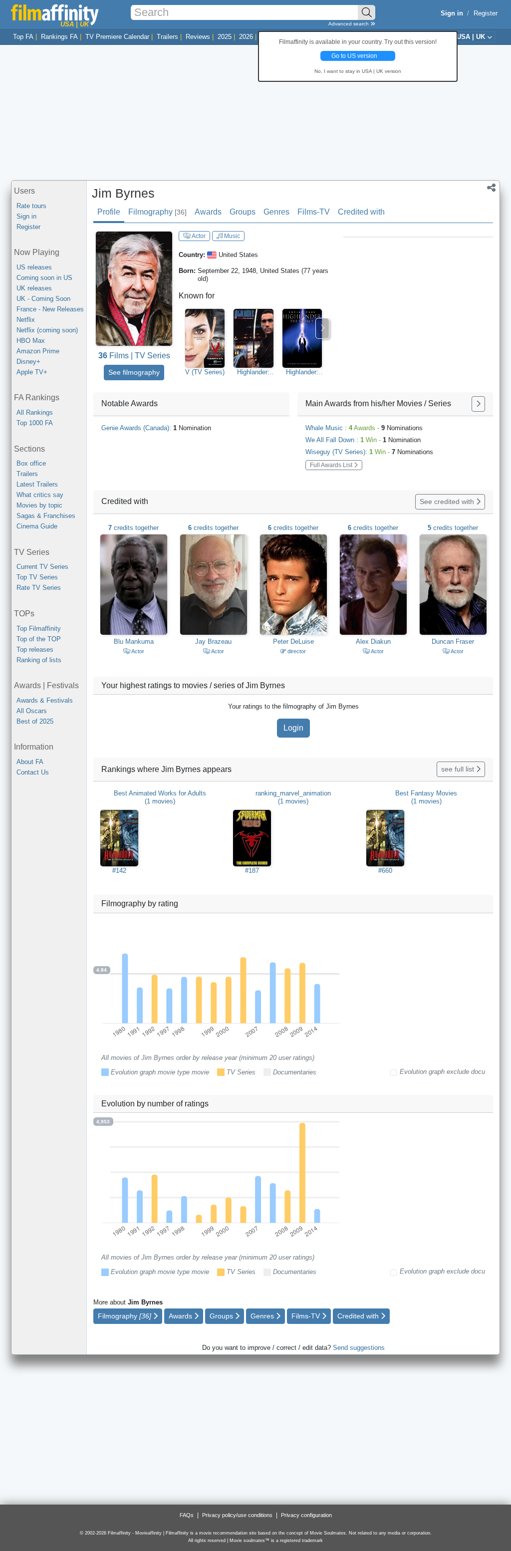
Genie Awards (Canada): (156, 428)
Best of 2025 (34, 721)
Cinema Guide (36, 526)
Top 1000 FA (34, 423)
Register (486, 13)
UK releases (34, 288)
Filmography (157, 212)
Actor (198, 236)
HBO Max (30, 340)
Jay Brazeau (213, 641)
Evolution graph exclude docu (442, 1071)
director (296, 651)
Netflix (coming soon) (47, 330)
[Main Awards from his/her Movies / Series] (478, 404)
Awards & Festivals (44, 700)
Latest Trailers (37, 484)
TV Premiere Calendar (117, 36)
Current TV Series (42, 566)
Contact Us (32, 772)
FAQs (187, 1515)
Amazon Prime (37, 351)
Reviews (198, 36)
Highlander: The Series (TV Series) (253, 372)
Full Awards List (332, 465)
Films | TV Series (134, 355)
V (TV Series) (205, 372)
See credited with (448, 502)
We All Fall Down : (363, 440)
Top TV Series (37, 577)
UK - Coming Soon (43, 298)
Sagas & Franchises (45, 515)
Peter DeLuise (293, 641)
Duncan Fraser (453, 641)
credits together (133, 527)
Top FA (23, 36)
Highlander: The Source (302, 372)
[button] (491, 188)
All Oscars (31, 711)
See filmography (134, 372)
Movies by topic (39, 505)
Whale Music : (364, 428)
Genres (276, 212)
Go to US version (354, 55)
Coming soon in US (44, 277)
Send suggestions (359, 1347)
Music (231, 236)
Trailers (167, 36)
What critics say (39, 495)
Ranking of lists (38, 660)
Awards (208, 212)
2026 (246, 36)
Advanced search (349, 23)
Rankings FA (59, 36)
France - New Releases (50, 309)
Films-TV (313, 212)
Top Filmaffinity (38, 628)
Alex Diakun (373, 641)
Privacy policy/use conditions (237, 1515)
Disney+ (28, 361)
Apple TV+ (31, 372)
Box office (31, 463)
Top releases (34, 649)
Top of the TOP (38, 639)
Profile (108, 212)
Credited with (361, 212)
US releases (34, 267)
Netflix (25, 319)
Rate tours (31, 206)
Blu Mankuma (134, 641)
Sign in (26, 216)
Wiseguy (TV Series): (369, 452)
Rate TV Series (38, 587)
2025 (225, 36)
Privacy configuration (306, 1515)
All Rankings (34, 412)
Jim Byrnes (123, 193)
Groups (243, 212)
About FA (29, 762)
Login (293, 728)
